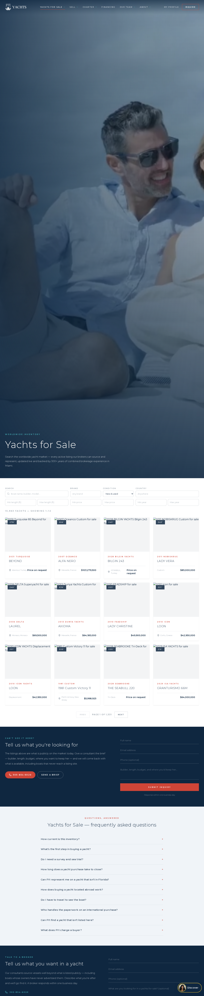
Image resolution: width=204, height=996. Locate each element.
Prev (83, 714)
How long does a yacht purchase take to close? (102, 869)
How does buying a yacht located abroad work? (102, 889)
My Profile (171, 7)
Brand (74, 488)
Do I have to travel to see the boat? (102, 899)
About (144, 7)
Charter (88, 7)
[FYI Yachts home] (16, 7)
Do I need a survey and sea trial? (102, 859)
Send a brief (50, 775)
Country (141, 488)
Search (9, 488)
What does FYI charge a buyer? (102, 930)
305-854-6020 (22, 775)
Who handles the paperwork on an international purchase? (102, 909)
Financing (108, 7)
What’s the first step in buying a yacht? (102, 849)
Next (121, 714)
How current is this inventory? (102, 839)
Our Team (126, 7)
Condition (109, 488)
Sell (72, 7)
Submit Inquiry (159, 787)
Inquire (190, 7)
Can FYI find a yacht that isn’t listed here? (102, 920)
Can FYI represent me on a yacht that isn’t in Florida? (102, 879)
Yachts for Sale (51, 7)
